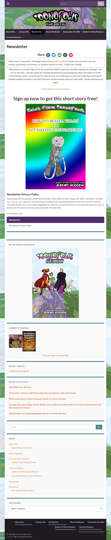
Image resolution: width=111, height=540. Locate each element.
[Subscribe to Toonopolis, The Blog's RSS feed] (8, 3)
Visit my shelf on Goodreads (55, 355)
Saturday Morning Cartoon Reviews (27, 476)
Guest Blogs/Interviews (22, 448)
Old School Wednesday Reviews (25, 471)
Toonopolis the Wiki (71, 32)
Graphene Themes (25, 537)
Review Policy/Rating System (24, 462)
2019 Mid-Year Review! (20, 387)
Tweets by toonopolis (19, 371)
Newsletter (37, 32)
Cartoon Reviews (13, 37)
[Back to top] (105, 533)
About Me (10, 32)
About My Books (53, 32)
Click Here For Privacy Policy (55, 89)
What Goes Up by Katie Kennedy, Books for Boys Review (37, 398)
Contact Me (24, 32)
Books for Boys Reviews (93, 32)
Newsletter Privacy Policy (23, 194)
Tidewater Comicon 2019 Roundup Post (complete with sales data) (42, 393)
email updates (59, 61)
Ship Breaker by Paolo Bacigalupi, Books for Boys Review (37, 413)
